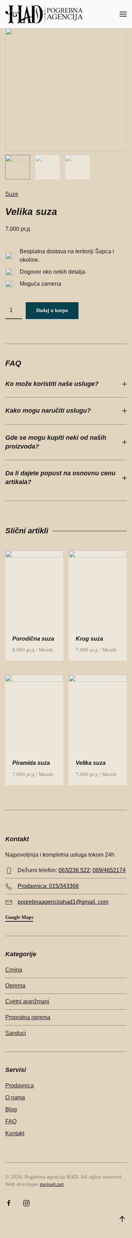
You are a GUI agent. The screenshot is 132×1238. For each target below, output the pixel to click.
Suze (11, 194)
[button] (123, 14)
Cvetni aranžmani (27, 1001)
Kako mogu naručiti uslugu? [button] (48, 410)
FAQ (11, 1121)
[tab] (17, 167)
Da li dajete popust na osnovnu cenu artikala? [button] (60, 477)
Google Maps (19, 917)
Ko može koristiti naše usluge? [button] (52, 383)
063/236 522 (74, 870)
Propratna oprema (27, 1017)
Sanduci (15, 1033)
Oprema (15, 986)
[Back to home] (44, 14)
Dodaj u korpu (52, 310)
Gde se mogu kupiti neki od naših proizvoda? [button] (55, 442)
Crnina (13, 970)
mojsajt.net (52, 1184)
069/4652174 (109, 870)
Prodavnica (19, 1085)
